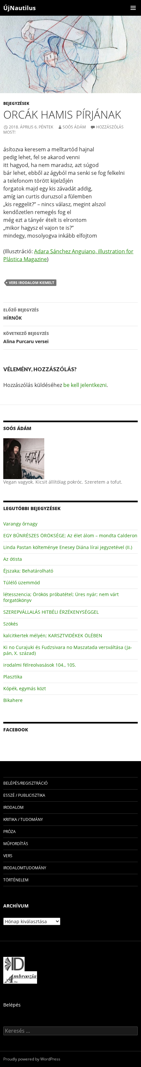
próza (9, 831)
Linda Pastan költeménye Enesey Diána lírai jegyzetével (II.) (67, 547)
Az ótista (12, 559)
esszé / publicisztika (24, 795)
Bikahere (13, 700)
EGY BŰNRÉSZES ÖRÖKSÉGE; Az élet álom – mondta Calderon (70, 535)
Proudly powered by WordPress (31, 1059)
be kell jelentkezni (85, 385)
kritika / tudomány (23, 819)
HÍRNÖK (21, 314)
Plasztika (12, 677)
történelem (16, 880)
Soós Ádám (74, 127)
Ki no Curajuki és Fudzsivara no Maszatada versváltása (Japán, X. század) (67, 650)
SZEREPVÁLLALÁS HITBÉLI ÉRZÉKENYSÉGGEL (51, 612)
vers (7, 856)
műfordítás (15, 843)
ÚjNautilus (19, 8)
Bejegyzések (16, 103)
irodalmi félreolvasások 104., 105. (39, 665)
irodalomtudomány (24, 868)
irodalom (13, 807)
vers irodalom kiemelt (31, 282)
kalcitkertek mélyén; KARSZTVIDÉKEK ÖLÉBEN (52, 635)
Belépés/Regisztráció (25, 783)
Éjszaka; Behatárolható (28, 571)
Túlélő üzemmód (21, 582)
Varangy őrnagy (20, 524)
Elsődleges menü (133, 8)
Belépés (12, 1005)
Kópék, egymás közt (24, 688)
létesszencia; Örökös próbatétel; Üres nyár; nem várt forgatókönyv (61, 597)
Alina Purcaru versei (26, 337)
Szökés (10, 624)
